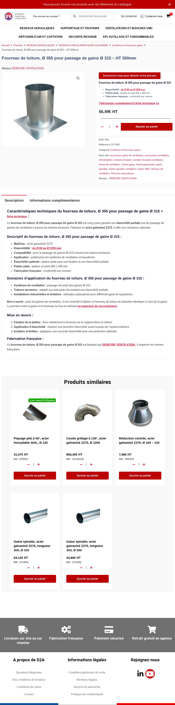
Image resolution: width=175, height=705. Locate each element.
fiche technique (17, 216)
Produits (18, 45)
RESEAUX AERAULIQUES (37, 28)
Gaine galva (128, 164)
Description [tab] (14, 200)
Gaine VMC (143, 169)
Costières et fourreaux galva (127, 45)
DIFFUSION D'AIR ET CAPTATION (41, 36)
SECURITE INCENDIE (83, 36)
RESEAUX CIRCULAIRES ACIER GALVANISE (83, 45)
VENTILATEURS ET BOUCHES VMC (129, 28)
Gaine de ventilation (109, 164)
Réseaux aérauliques (122, 173)
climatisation (105, 159)
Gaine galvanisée (145, 164)
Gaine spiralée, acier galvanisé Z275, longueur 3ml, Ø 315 (32, 546)
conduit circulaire (122, 159)
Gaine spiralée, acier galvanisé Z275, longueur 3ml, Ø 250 (84, 546)
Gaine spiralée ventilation (122, 169)
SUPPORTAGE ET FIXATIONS (79, 28)
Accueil (5, 45)
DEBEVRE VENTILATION (28, 68)
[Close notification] (169, 4)
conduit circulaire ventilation (148, 159)
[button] (78, 78)
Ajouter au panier (147, 126)
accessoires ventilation (157, 155)
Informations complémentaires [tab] (55, 200)
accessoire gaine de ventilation (126, 155)
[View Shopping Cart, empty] (168, 16)
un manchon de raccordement (97, 306)
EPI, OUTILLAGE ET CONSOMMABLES (128, 36)
